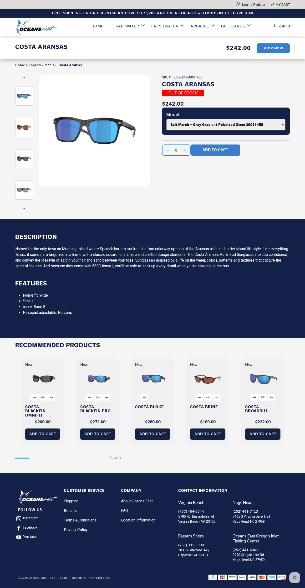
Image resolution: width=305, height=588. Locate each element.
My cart (283, 4)
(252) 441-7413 (245, 511)
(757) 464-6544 (191, 511)
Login (246, 4)
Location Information (138, 520)
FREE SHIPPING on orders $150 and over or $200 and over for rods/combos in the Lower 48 (152, 13)
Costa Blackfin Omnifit (35, 411)
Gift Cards (233, 26)
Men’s (49, 65)
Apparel (200, 26)
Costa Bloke (149, 407)
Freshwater (164, 26)
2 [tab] (36, 456)
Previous (24, 78)
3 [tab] (49, 456)
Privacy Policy (76, 529)
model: (173, 114)
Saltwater (127, 26)
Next (24, 208)
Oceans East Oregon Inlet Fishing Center (256, 538)
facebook (30, 527)
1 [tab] (22, 456)
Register (259, 4)
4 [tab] (63, 456)
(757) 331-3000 (191, 545)
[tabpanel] (42, 401)
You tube (30, 537)
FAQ (124, 510)
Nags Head (243, 502)
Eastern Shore (191, 536)
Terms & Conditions (80, 520)
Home (98, 26)
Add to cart (42, 434)
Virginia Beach (191, 502)
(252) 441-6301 (245, 550)
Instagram (31, 518)
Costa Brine (204, 407)
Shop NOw (273, 48)
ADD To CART (216, 150)
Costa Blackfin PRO (95, 409)
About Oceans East (137, 501)
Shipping (71, 501)
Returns (70, 510)
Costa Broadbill (257, 409)
